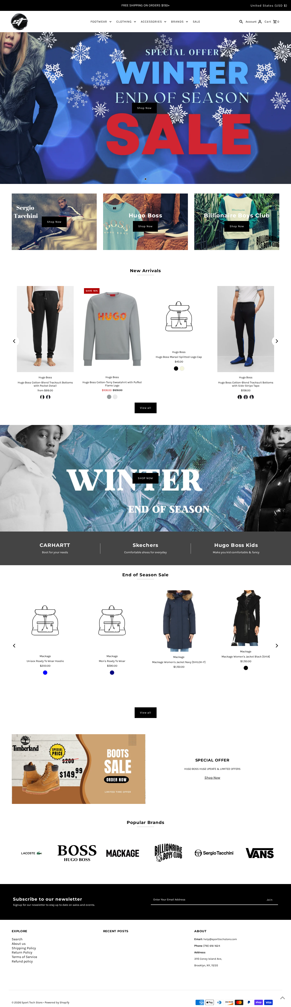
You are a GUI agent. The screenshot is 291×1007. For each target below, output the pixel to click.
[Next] (276, 341)
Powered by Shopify (57, 1002)
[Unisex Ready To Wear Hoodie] (45, 620)
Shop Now (144, 108)
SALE (196, 21)
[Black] (42, 397)
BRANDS (177, 21)
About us (19, 944)
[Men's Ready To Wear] (112, 620)
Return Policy (22, 952)
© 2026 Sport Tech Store (27, 1002)
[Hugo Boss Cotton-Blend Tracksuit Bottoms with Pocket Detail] (45, 329)
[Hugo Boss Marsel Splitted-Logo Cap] (179, 316)
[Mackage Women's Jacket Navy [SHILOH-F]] (179, 621)
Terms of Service (24, 957)
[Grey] (109, 397)
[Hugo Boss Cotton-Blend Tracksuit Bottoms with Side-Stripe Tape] (246, 329)
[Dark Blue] (48, 397)
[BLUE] (45, 672)
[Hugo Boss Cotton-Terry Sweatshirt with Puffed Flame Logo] (112, 329)
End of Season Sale (145, 574)
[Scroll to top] (282, 998)
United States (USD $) (269, 5)
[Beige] (182, 368)
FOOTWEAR (99, 21)
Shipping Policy (24, 948)
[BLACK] (246, 668)
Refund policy (22, 961)
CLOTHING (124, 21)
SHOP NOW (145, 478)
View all (145, 407)
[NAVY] (112, 672)
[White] (115, 397)
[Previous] (14, 341)
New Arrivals (145, 270)
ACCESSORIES (151, 21)
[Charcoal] (246, 397)
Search (17, 939)
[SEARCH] (241, 21)
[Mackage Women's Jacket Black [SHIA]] (246, 618)
